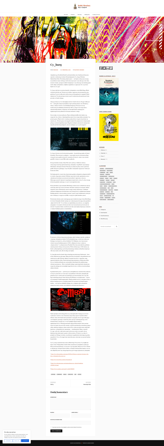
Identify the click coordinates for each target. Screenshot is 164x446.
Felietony (73, 14)
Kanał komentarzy (105, 215)
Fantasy (102, 178)
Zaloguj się (103, 209)
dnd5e (111, 172)
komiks (115, 178)
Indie (111, 178)
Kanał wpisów (104, 212)
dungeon (108, 174)
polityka (111, 189)
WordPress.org (104, 218)
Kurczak (56, 69)
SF (113, 195)
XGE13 (52, 384)
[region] (17, 436)
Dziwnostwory (103, 176)
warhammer (107, 197)
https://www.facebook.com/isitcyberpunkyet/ (61, 359)
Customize (8, 440)
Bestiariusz (102, 170)
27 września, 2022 (66, 69)
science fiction (107, 195)
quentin (102, 191)
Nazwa (52, 412)
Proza (102, 156)
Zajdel (113, 197)
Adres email (75, 412)
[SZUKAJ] (117, 226)
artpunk (53, 374)
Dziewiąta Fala (87, 384)
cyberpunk (59, 374)
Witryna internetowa (56, 419)
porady (116, 189)
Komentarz (53, 397)
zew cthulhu (103, 199)
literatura (109, 182)
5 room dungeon (109, 168)
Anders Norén (90, 443)
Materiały (80, 14)
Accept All (25, 440)
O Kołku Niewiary (96, 14)
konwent (102, 180)
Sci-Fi (101, 195)
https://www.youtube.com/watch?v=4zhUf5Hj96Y (62, 369)
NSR (75, 374)
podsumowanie (103, 189)
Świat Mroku (111, 199)
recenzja (107, 191)
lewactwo (70, 374)
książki (112, 180)
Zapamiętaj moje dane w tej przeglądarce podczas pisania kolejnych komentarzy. (67, 427)
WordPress (78, 443)
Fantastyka (111, 176)
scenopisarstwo (110, 193)
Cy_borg (56, 64)
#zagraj (102, 168)
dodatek (102, 174)
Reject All (17, 440)
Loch (114, 182)
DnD (107, 172)
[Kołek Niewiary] (82, 6)
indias (64, 374)
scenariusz (102, 193)
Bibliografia (87, 14)
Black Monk (109, 170)
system (79, 374)
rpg (112, 191)
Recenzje (66, 14)
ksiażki (107, 180)
